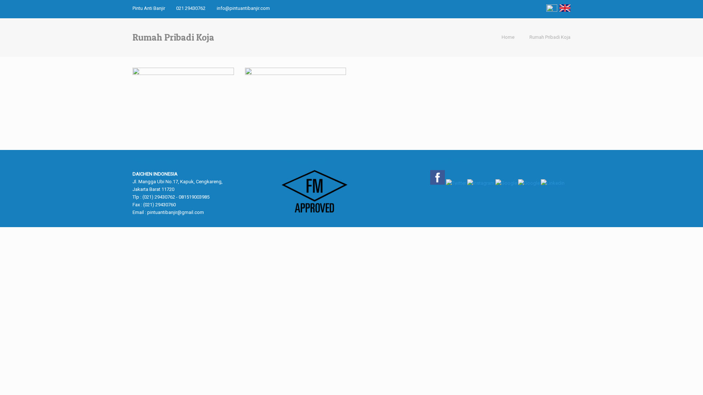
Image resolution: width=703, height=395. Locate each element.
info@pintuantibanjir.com (243, 8)
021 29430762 (190, 8)
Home (508, 37)
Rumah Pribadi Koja (549, 37)
